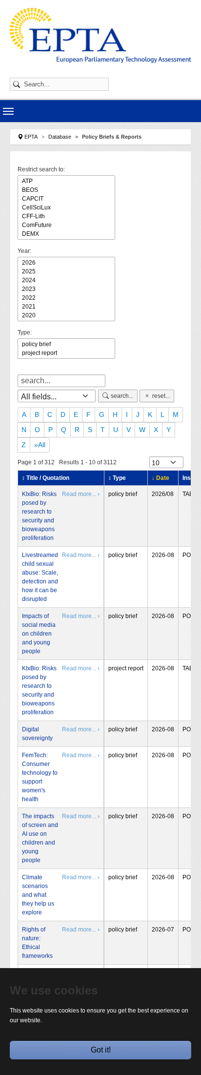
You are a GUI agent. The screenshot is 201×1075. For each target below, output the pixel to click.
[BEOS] (66, 190)
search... (122, 396)
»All (39, 445)
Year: (24, 251)
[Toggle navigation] (8, 111)
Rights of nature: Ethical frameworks (37, 942)
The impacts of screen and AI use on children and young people (40, 838)
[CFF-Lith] (66, 216)
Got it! (101, 1050)
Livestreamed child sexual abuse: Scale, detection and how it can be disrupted (40, 577)
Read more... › (81, 494)
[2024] (66, 280)
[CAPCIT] (66, 198)
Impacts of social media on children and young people (39, 634)
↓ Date (160, 478)
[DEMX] (66, 233)
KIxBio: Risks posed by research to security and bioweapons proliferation (39, 516)
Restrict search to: (41, 169)
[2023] (66, 289)
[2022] (66, 297)
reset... (161, 396)
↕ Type (117, 478)
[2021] (66, 306)
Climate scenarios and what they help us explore (38, 895)
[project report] (66, 353)
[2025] (66, 271)
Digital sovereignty (37, 734)
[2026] (66, 262)
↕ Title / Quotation (45, 478)
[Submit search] (18, 84)
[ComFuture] (66, 225)
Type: (25, 332)
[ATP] (66, 181)
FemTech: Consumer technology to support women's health (40, 777)
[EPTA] (100, 35)
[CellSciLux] (66, 207)
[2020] (66, 315)
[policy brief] (66, 344)
